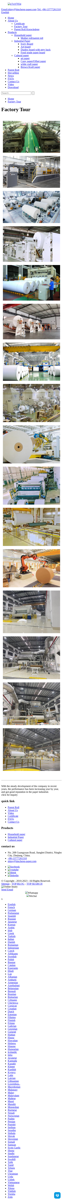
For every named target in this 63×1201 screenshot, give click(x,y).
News (11, 75)
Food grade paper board (33, 52)
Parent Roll (13, 70)
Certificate (19, 23)
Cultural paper (21, 55)
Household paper (23, 35)
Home (11, 17)
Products (12, 32)
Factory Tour (20, 26)
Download (13, 87)
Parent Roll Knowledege (26, 29)
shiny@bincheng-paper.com (22, 861)
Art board (26, 46)
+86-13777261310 (17, 858)
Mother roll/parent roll (32, 38)
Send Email (7, 889)
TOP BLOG (18, 883)
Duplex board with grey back (36, 49)
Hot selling (13, 72)
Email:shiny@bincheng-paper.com (19, 9)
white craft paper (29, 64)
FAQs (11, 78)
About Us (13, 20)
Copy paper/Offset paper (33, 61)
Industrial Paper (22, 41)
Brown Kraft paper (30, 67)
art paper (25, 58)
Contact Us (13, 81)
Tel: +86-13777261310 (49, 9)
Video (11, 84)
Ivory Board (27, 43)
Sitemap (5, 883)
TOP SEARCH (34, 883)
